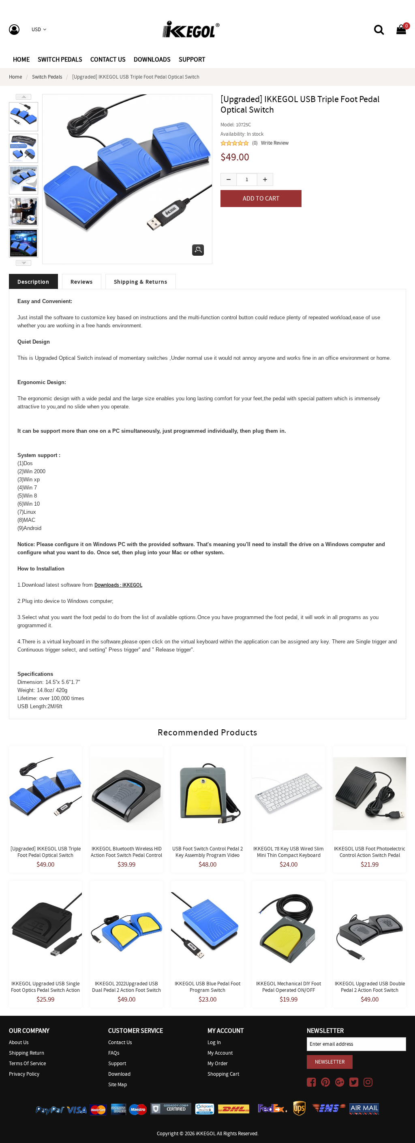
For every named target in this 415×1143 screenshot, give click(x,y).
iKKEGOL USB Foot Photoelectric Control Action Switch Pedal (369, 852)
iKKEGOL (206, 1133)
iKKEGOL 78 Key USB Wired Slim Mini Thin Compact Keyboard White (288, 855)
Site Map (117, 1084)
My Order (218, 1063)
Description (33, 281)
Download (119, 1073)
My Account (220, 1052)
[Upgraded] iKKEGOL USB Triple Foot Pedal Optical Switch (46, 852)
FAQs (113, 1052)
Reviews (82, 281)
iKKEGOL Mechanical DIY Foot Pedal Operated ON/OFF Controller (288, 990)
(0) (255, 142)
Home (21, 60)
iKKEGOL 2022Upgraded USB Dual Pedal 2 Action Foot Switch (126, 986)
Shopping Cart (223, 1073)
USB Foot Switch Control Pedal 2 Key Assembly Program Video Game (207, 855)
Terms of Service (27, 1063)
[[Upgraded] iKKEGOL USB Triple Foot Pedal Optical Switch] (23, 115)
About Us (18, 1042)
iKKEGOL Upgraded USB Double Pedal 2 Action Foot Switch (370, 986)
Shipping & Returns (140, 281)
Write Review (275, 142)
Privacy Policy (24, 1073)
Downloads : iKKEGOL (118, 584)
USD (36, 29)
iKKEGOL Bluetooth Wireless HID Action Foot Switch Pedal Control (126, 852)
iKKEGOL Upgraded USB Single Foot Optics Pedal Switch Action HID (45, 990)
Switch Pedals (47, 76)
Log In (214, 1042)
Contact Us (120, 1042)
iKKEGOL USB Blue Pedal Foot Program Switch (207, 986)
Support (117, 1063)
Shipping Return (26, 1052)
